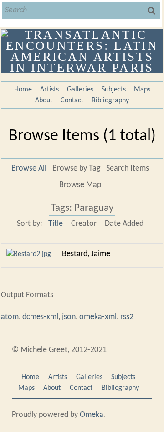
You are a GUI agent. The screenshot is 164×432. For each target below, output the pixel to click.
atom (10, 317)
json (69, 317)
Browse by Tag (76, 168)
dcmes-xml (40, 317)
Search (152, 10)
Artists (49, 89)
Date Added (124, 223)
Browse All (28, 168)
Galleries (80, 89)
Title (55, 223)
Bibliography (110, 100)
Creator (84, 223)
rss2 (126, 317)
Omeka (91, 415)
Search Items (127, 168)
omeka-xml (98, 317)
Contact (72, 100)
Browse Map (80, 185)
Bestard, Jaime (86, 254)
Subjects (114, 89)
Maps (142, 89)
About (43, 100)
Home (23, 89)
